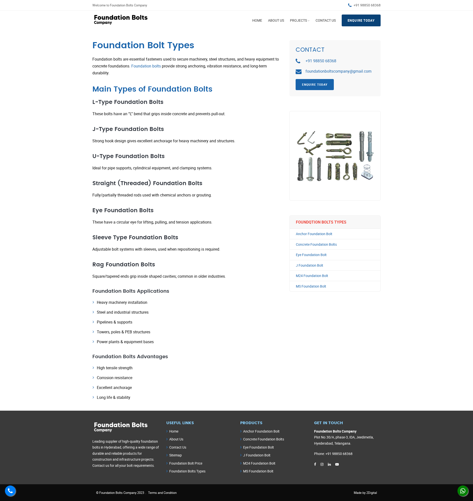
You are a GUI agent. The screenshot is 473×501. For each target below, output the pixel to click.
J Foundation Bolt (309, 265)
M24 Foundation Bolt (312, 275)
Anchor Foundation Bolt (314, 233)
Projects (298, 20)
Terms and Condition (162, 492)
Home (257, 20)
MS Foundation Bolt (311, 286)
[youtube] (337, 464)
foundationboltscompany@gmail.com (338, 71)
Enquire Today (361, 20)
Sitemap (175, 455)
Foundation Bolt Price (185, 463)
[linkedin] (329, 464)
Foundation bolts (146, 66)
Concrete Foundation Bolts (316, 244)
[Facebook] (315, 464)
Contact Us (326, 20)
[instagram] (322, 464)
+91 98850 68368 (367, 5)
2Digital (371, 492)
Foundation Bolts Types (187, 471)
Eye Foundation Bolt (311, 254)
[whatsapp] (462, 490)
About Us (276, 20)
